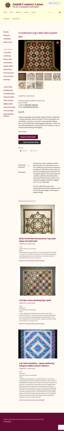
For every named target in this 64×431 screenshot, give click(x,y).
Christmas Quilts (9, 111)
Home (5, 12)
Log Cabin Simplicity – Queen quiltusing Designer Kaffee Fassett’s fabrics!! (36, 364)
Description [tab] (21, 172)
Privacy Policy (7, 421)
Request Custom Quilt (28, 137)
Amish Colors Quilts (9, 107)
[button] (57, 42)
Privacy (33, 12)
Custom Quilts (8, 87)
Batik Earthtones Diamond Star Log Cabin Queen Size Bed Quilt (37, 239)
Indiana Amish (8, 69)
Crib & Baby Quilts (9, 94)
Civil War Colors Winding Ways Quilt (35, 300)
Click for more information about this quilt (31, 260)
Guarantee (7, 19)
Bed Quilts (28, 105)
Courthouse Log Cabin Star (30, 107)
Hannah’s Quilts (8, 66)
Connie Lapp (7, 56)
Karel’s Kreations (9, 73)
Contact (26, 12)
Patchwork (35, 105)
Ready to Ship (8, 42)
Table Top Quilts (9, 100)
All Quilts (6, 32)
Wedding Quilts (8, 90)
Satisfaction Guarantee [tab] (22, 166)
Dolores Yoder (8, 59)
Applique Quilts (8, 104)
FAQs (11, 12)
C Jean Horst (7, 52)
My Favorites (16, 19)
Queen (23, 308)
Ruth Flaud (7, 80)
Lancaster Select (9, 76)
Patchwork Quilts (9, 97)
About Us (18, 12)
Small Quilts (7, 39)
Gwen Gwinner (8, 63)
